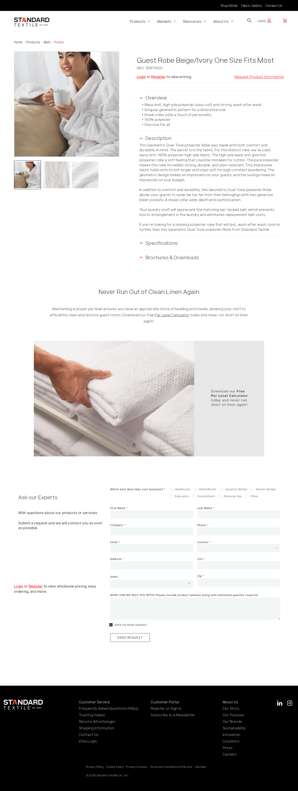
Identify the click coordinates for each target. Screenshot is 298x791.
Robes (59, 42)
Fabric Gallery (251, 5)
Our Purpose (233, 715)
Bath (47, 42)
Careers (230, 754)
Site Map (200, 766)
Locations (231, 741)
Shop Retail (229, 5)
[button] (264, 20)
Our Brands (232, 721)
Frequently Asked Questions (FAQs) (109, 708)
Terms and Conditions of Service (171, 766)
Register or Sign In (166, 708)
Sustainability (234, 728)
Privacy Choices (136, 766)
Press (228, 747)
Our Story (231, 708)
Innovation (232, 734)
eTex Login (88, 741)
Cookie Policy (115, 766)
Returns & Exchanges (97, 721)
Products (33, 42)
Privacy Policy (95, 766)
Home (18, 42)
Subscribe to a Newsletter (173, 715)
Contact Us (273, 5)
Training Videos (92, 715)
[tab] (27, 174)
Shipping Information (96, 728)
